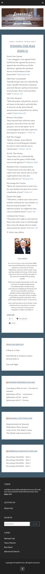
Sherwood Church (11, 551)
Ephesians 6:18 (20, 113)
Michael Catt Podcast (20, 418)
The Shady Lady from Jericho (18, 433)
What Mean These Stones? (17, 427)
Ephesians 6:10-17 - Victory (17, 400)
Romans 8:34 (28, 179)
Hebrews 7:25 (32, 228)
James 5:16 (31, 212)
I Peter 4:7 (31, 133)
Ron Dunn (8, 547)
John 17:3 (8, 494)
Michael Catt (9, 539)
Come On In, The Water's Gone (19, 430)
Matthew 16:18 (31, 162)
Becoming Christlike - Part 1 (18, 466)
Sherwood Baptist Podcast (23, 451)
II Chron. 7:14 (17, 94)
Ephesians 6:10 (23, 74)
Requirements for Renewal (17, 424)
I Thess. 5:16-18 (25, 149)
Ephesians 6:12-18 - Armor (17, 397)
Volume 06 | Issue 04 (30, 41)
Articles (11, 41)
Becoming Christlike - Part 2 (18, 463)
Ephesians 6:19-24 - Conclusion (19, 394)
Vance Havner (10, 543)
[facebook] (22, 569)
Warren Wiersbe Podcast (21, 382)
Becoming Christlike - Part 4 (18, 457)
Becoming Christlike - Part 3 (18, 460)
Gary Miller (19, 41)
